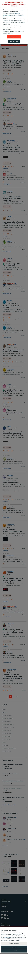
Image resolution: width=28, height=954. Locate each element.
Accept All (13, 951)
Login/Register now (14, 37)
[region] (14, 940)
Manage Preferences (14, 943)
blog (4, 27)
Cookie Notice (7, 937)
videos (8, 27)
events (20, 18)
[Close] (26, 928)
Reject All (14, 947)
